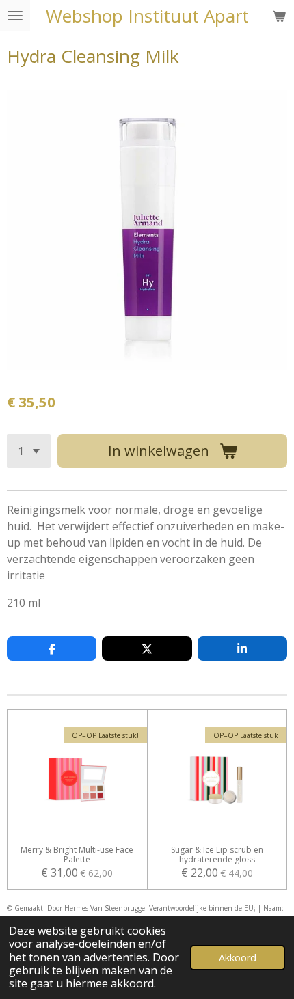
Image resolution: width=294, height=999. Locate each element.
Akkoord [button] (237, 957)
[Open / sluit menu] (15, 15)
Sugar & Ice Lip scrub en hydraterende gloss (217, 854)
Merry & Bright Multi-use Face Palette (77, 854)
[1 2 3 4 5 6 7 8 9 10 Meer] (29, 451)
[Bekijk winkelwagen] (279, 15)
